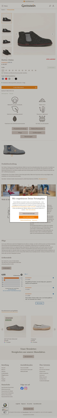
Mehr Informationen (30, 209)
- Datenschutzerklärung (25, 220)
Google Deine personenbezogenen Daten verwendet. (24, 206)
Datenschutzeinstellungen (29, 213)
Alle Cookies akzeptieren (28, 217)
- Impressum (34, 220)
